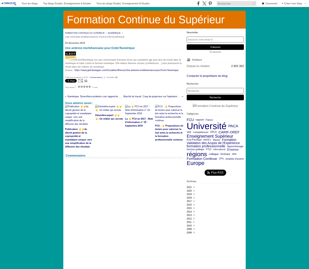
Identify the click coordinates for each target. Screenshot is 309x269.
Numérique (114, 32)
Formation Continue (202, 159)
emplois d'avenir (234, 159)
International (219, 149)
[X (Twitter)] (204, 3)
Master (216, 140)
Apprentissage (235, 146)
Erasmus (233, 149)
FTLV (209, 149)
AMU (234, 154)
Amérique (225, 154)
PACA (233, 126)
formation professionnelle (206, 146)
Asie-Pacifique (194, 140)
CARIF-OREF (229, 132)
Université (207, 126)
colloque (214, 154)
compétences (200, 132)
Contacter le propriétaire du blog (207, 75)
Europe (195, 163)
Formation (229, 140)
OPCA (213, 132)
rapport (200, 120)
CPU (221, 159)
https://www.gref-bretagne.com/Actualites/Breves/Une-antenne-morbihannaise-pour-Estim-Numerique (126, 70)
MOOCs (207, 140)
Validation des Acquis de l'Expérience (213, 143)
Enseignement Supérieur (210, 136)
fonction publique (195, 149)
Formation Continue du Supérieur (84, 32)
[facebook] (198, 3)
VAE (189, 132)
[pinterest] (210, 3)
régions (197, 154)
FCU (190, 120)
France (209, 120)
